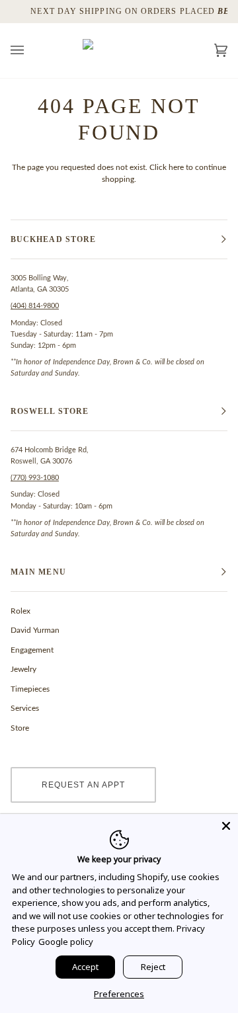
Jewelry (23, 669)
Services (25, 708)
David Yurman (35, 630)
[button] (119, 239)
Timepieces (30, 689)
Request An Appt (83, 785)
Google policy (65, 942)
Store (20, 728)
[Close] (226, 825)
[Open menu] (30, 50)
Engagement (32, 650)
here (176, 167)
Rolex (20, 611)
